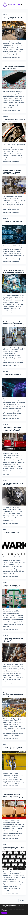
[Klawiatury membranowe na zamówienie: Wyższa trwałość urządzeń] (14, 860)
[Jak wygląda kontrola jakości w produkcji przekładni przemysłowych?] (14, 132)
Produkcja (5, 116)
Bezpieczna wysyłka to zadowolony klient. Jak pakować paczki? (12, 748)
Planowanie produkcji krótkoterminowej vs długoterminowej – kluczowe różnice (13, 271)
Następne (22, 900)
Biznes (4, 319)
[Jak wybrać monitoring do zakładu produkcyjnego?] (14, 234)
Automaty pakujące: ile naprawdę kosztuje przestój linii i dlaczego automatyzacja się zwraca (12, 172)
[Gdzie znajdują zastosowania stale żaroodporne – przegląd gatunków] (14, 598)
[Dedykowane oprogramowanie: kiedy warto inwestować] (14, 387)
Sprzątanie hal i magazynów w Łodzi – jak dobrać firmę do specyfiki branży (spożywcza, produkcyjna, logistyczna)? (13, 323)
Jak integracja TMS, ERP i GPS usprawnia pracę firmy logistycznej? (14, 67)
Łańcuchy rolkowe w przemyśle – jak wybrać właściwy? (12, 18)
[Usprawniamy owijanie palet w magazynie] (14, 545)
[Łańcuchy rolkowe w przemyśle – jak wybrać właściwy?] (14, 30)
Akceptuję (4, 912)
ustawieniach (4, 910)
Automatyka (6, 167)
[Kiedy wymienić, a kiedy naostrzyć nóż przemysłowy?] (14, 496)
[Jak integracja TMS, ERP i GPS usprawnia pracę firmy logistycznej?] (14, 79)
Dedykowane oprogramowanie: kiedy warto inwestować (12, 375)
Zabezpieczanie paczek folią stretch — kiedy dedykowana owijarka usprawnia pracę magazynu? (13, 694)
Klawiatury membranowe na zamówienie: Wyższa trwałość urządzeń (14, 848)
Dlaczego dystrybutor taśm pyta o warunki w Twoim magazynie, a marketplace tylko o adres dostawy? (13, 796)
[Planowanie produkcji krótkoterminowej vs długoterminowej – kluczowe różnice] (14, 283)
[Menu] (25, 4)
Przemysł (5, 14)
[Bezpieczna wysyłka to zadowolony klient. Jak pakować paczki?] (14, 760)
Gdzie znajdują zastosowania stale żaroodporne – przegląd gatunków (12, 586)
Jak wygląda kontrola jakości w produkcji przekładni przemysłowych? (14, 120)
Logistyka (5, 63)
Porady (5, 582)
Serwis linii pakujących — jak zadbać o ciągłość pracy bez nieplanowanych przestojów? (13, 640)
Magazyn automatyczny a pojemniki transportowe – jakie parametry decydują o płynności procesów (12, 429)
